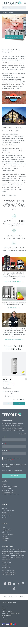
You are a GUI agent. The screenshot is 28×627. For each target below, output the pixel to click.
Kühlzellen (4, 536)
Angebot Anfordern (7, 488)
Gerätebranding (6, 512)
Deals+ (3, 527)
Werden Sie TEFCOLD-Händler (9, 486)
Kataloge (4, 514)
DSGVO (4, 609)
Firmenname (5, 450)
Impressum (5, 607)
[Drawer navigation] (25, 3)
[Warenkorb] (21, 3)
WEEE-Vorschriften (7, 615)
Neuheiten (4, 518)
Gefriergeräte (5, 533)
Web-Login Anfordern (7, 490)
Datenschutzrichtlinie (16, 470)
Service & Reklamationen (8, 492)
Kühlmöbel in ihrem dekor (13, 281)
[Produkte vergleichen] (8, 384)
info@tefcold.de (10, 574)
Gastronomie (5, 538)
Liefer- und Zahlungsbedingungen (11, 613)
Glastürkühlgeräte (6, 529)
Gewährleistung (6, 516)
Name (4, 443)
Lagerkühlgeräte (6, 531)
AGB (3, 617)
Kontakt (4, 484)
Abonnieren (14, 475)
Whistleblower (5, 620)
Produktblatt (22, 374)
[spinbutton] (8, 403)
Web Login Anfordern (14, 37)
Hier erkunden (12, 308)
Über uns (4, 508)
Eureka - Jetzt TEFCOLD (8, 510)
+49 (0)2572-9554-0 (11, 572)
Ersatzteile (4, 540)
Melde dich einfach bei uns (9, 195)
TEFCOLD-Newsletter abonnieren (10, 494)
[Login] (18, 3)
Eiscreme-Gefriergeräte (8, 534)
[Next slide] (26, 379)
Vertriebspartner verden (13, 339)
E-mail (4, 437)
